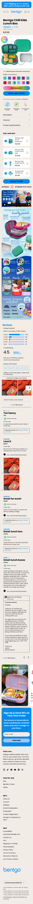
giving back (7, 811)
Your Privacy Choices (10, 859)
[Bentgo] (16, 12)
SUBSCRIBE (16, 740)
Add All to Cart (16, 181)
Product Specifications (11, 125)
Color (10, 75)
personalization (8, 847)
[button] (5, 368)
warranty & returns (10, 856)
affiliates (6, 805)
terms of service (9, 853)
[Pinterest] (19, 770)
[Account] (25, 12)
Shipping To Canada (10, 844)
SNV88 (5, 501)
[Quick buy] (27, 141)
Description (7, 115)
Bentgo (10, 897)
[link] (17, 353)
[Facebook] (11, 770)
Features (6, 120)
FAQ (4, 840)
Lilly (4, 415)
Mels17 (5, 444)
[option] (16, 51)
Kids (4, 781)
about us (6, 799)
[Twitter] (22, 770)
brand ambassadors (10, 808)
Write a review (8, 29)
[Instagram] (4, 770)
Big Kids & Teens (9, 784)
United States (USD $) (13, 883)
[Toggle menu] (4, 12)
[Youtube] (15, 770)
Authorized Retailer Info (11, 834)
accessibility (7, 831)
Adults (5, 787)
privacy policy (8, 850)
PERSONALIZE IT (16, 88)
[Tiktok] (8, 770)
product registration (10, 814)
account (6, 802)
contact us (7, 837)
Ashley (5, 534)
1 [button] (9, 66)
